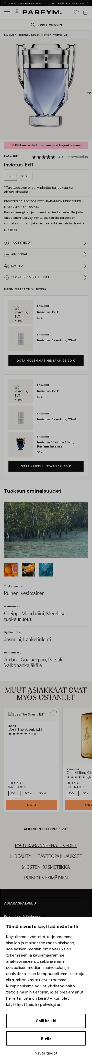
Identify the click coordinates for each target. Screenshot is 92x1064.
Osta (32, 805)
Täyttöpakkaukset (60, 856)
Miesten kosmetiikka (46, 867)
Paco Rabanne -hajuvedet (46, 846)
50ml (10, 176)
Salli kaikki (46, 1020)
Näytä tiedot (46, 1053)
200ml (29, 793)
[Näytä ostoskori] (85, 12)
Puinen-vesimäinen (45, 878)
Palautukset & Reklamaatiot (25, 916)
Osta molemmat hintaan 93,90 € (46, 360)
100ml (26, 176)
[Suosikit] (76, 12)
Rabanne (22, 34)
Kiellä (46, 1038)
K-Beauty (20, 856)
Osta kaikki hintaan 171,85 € (46, 466)
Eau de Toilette (40, 34)
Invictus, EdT (60, 34)
